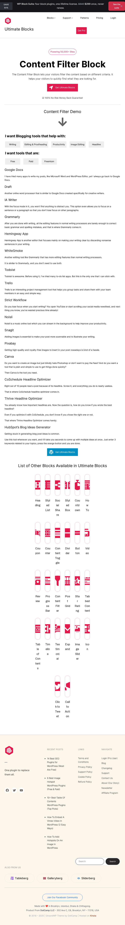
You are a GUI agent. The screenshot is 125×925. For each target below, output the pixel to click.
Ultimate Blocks (19, 29)
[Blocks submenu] (54, 17)
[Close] (121, 6)
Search (113, 861)
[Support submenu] (72, 17)
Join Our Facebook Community (62, 897)
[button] (62, 87)
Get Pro (81, 30)
